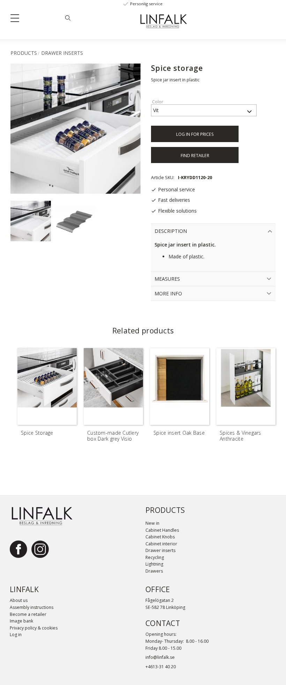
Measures (167, 278)
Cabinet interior (161, 544)
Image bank (21, 621)
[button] (17, 20)
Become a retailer (28, 614)
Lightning (154, 564)
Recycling (154, 557)
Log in (16, 635)
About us (19, 600)
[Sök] (68, 18)
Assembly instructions (31, 607)
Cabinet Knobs (160, 537)
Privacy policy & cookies (34, 628)
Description (171, 231)
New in (152, 523)
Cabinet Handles (162, 530)
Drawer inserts (160, 550)
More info (168, 293)
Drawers (154, 571)
